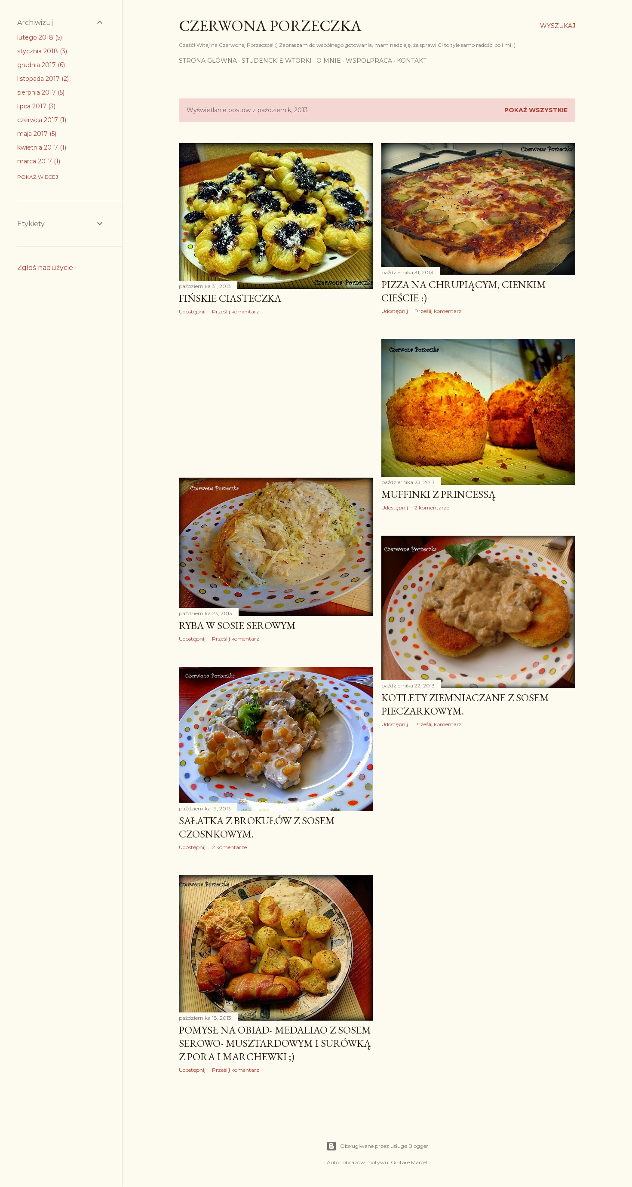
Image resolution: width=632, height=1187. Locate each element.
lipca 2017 (35, 106)
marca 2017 (37, 161)
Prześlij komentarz (235, 311)
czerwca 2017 (40, 120)
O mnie (328, 60)
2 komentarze (431, 507)
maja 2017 (36, 134)
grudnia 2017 (40, 65)
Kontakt (411, 60)
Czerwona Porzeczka (270, 25)
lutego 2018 (38, 37)
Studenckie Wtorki (277, 60)
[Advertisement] (276, 396)
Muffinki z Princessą (438, 494)
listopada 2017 (42, 79)
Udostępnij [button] (192, 311)
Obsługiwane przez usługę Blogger (384, 1146)
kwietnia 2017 (40, 147)
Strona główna (208, 60)
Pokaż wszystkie (536, 110)
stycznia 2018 (41, 51)
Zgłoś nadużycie (45, 268)
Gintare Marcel (409, 1162)
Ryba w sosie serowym (237, 625)
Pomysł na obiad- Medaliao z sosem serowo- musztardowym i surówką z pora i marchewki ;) (275, 1043)
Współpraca (369, 60)
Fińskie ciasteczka (230, 298)
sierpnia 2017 (40, 92)
